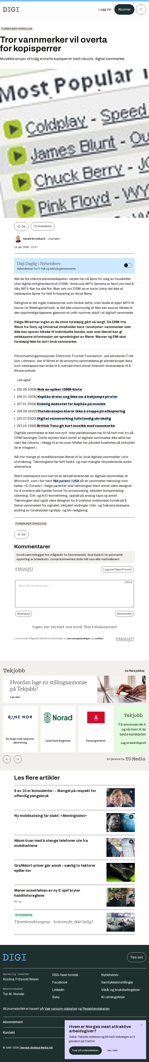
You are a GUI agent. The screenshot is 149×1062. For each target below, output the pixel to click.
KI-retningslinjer (113, 997)
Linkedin (58, 990)
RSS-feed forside (65, 975)
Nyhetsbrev (109, 975)
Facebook (59, 982)
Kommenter (45, 226)
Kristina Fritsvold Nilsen (21, 979)
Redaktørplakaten (96, 1009)
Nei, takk (113, 1050)
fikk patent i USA (66, 481)
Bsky (56, 997)
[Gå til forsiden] (11, 9)
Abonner (124, 9)
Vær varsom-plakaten (61, 1009)
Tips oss (136, 957)
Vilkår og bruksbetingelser (120, 990)
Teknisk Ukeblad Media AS (36, 1047)
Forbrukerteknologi (16, 28)
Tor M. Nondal (13, 994)
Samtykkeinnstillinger (117, 982)
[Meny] (141, 9)
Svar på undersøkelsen (85, 1050)
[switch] (128, 265)
